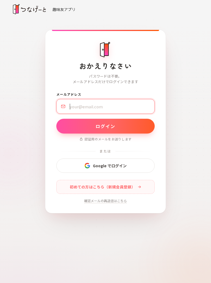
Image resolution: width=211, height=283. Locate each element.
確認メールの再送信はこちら (105, 200)
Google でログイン (110, 165)
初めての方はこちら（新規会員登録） (102, 186)
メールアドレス (68, 94)
